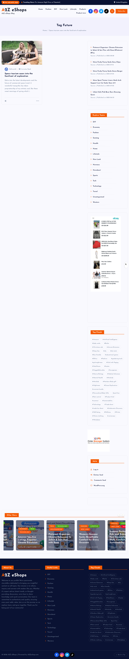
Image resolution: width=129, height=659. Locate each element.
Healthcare (96, 366)
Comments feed (100, 480)
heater (107, 366)
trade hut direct (98, 408)
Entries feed (98, 475)
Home (40, 9)
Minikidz (96, 381)
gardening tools (117, 359)
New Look (63, 9)
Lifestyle (73, 9)
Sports (95, 175)
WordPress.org (99, 486)
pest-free (116, 393)
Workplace (96, 420)
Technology (97, 186)
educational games (112, 355)
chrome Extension (113, 347)
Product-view (81, 13)
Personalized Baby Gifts (101, 393)
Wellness (108, 412)
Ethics (95, 359)
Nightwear (96, 385)
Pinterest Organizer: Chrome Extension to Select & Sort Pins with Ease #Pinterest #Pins (107, 50)
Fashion (48, 9)
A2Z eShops (14, 575)
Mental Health (98, 378)
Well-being (96, 412)
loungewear (113, 370)
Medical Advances (114, 374)
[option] (19, 535)
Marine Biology (98, 374)
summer (95, 401)
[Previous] (119, 514)
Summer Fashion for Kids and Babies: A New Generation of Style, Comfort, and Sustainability (109, 537)
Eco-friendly (97, 355)
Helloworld (12, 69)
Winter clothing (98, 416)
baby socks (96, 343)
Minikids (110, 378)
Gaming (96, 138)
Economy (96, 127)
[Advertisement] (103, 305)
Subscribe (121, 11)
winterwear (111, 416)
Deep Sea (96, 351)
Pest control (97, 397)
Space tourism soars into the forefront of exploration (67, 30)
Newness (96, 165)
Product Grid (110, 397)
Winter (118, 412)
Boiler (107, 343)
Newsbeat (97, 170)
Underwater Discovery (115, 408)
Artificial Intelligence (110, 339)
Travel (95, 191)
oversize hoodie (98, 389)
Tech (94, 181)
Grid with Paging (112, 362)
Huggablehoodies (99, 370)
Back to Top (121, 654)
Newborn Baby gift (110, 381)
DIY (55, 9)
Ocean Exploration (111, 385)
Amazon (96, 339)
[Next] (122, 514)
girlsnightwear (97, 362)
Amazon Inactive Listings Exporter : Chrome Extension (17, 540)
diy (105, 351)
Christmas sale (98, 347)
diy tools (114, 351)
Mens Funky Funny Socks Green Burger (107, 71)
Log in (95, 469)
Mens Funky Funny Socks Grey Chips (106, 62)
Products (82, 9)
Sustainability (107, 401)
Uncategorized (98, 197)
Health (95, 143)
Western (96, 202)
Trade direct (109, 404)
